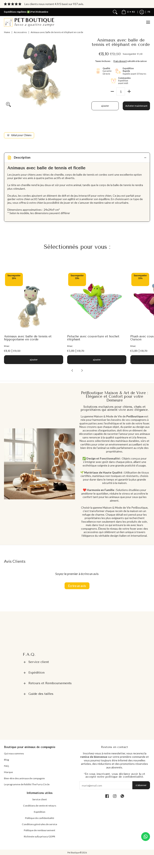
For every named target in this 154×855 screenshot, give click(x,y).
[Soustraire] (112, 91)
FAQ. (6, 765)
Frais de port (120, 61)
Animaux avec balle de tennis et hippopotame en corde (28, 338)
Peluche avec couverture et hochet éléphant (93, 338)
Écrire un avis (77, 586)
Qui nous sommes (14, 753)
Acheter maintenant (136, 105)
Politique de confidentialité (39, 818)
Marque (8, 772)
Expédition (39, 811)
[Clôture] (115, 12)
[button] (77, 662)
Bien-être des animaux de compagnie (24, 778)
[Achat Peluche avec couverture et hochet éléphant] (96, 301)
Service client (39, 799)
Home (7, 32)
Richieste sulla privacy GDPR (39, 836)
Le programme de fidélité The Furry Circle (27, 784)
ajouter (105, 105)
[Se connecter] (142, 12)
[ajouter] (129, 91)
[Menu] (148, 22)
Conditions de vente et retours (39, 805)
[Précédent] (72, 370)
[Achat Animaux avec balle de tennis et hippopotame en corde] (33, 301)
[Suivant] (81, 370)
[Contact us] (145, 836)
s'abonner (141, 785)
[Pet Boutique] (29, 22)
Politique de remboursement (39, 830)
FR (149, 12)
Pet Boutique (73, 852)
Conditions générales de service (39, 824)
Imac (6, 345)
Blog (6, 759)
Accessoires (20, 32)
